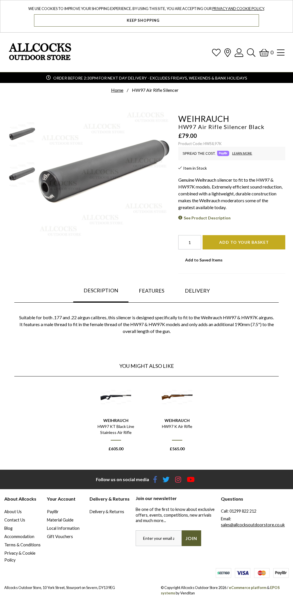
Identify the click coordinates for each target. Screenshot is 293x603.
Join (191, 538)
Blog (8, 528)
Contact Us (14, 519)
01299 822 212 (242, 511)
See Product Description (207, 217)
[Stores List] (227, 52)
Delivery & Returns (107, 511)
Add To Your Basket (244, 242)
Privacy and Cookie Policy (238, 8)
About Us (13, 511)
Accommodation (19, 536)
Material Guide (60, 519)
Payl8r (53, 511)
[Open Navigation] (280, 52)
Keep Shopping (144, 20)
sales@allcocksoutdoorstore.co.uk (253, 524)
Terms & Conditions (22, 544)
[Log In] (239, 52)
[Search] (251, 52)
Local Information (63, 528)
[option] (115, 419)
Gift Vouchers (60, 536)
